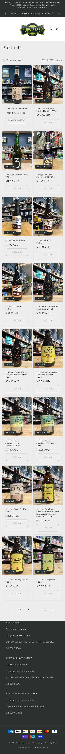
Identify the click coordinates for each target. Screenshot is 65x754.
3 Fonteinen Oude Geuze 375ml (16, 176)
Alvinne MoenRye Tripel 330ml (16, 581)
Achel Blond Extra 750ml (44, 242)
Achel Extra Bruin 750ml (13, 307)
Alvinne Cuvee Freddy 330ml (15, 510)
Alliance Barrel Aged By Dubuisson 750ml (47, 307)
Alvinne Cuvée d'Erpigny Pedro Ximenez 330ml (12, 443)
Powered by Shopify (34, 743)
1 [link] (12, 609)
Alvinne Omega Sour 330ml (46, 581)
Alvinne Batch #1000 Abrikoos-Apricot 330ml (46, 375)
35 (45, 609)
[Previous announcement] (5, 13)
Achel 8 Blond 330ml (15, 241)
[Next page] (53, 610)
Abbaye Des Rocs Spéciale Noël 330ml (45, 176)
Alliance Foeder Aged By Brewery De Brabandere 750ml (16, 375)
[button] (6, 29)
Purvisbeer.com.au (16, 629)
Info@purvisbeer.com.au (19, 635)
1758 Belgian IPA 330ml (16, 109)
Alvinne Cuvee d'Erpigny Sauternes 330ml (45, 443)
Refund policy (50, 743)
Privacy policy (25, 747)
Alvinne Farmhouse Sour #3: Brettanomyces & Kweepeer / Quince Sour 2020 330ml (47, 512)
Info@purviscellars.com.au (20, 671)
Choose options (17, 120)
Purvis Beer (20, 743)
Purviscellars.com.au (17, 664)
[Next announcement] (59, 13)
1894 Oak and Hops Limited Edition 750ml (47, 110)
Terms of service (41, 747)
